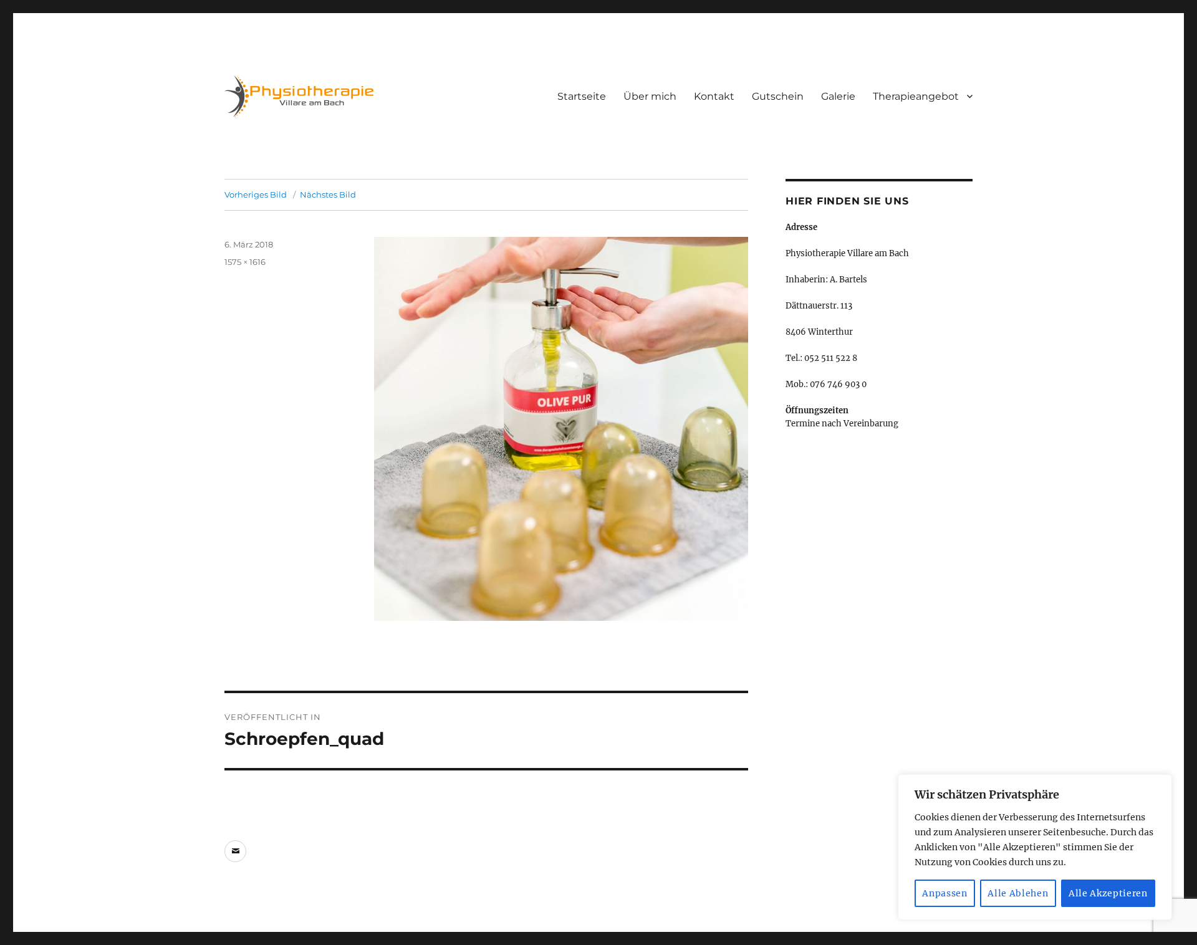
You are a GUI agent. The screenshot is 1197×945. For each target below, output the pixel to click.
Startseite (581, 96)
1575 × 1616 (245, 262)
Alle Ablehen (1018, 893)
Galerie (838, 96)
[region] (1035, 847)
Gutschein (778, 96)
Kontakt (714, 96)
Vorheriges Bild (255, 194)
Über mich (649, 96)
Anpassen (944, 893)
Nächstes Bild (328, 194)
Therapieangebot (916, 96)
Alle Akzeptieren (1108, 893)
